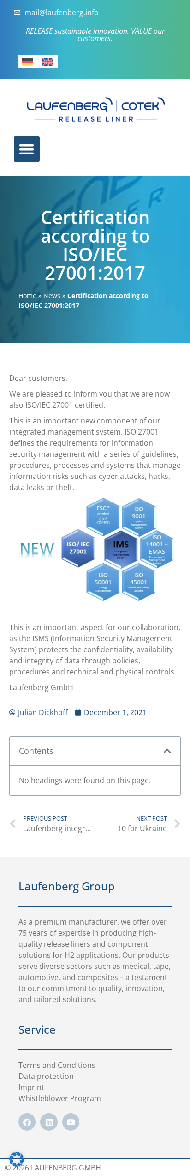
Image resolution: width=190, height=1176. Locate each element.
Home (27, 295)
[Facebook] (27, 1121)
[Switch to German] (28, 61)
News (51, 295)
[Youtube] (70, 1121)
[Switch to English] (48, 61)
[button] (167, 751)
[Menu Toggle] (27, 149)
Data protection (46, 1076)
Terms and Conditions (56, 1065)
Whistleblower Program (59, 1098)
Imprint (31, 1087)
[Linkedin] (48, 1121)
